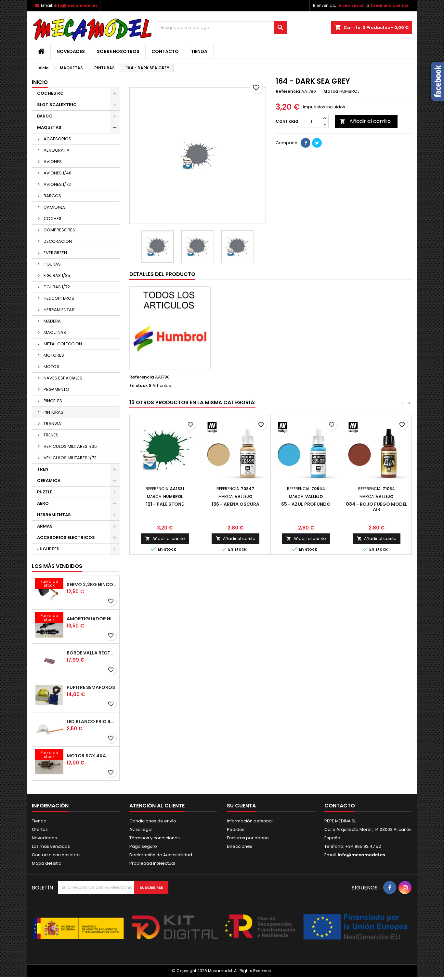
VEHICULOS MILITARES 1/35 (70, 446)
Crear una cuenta (389, 5)
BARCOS (52, 196)
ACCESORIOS (57, 139)
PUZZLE (44, 492)
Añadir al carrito (365, 121)
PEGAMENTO (56, 389)
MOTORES (54, 355)
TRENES (51, 435)
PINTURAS (53, 412)
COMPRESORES (59, 230)
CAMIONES (55, 207)
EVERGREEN (55, 253)
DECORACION (58, 241)
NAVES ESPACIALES (63, 378)
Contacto (165, 51)
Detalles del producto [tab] (162, 274)
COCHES (52, 218)
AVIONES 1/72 (57, 184)
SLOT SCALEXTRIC (57, 105)
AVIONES (53, 161)
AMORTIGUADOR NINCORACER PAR (92, 618)
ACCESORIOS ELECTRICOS (66, 537)
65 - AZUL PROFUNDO (306, 504)
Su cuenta (241, 805)
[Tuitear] (317, 143)
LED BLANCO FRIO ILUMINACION (92, 721)
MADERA (52, 321)
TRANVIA (52, 423)
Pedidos (235, 829)
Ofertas (40, 829)
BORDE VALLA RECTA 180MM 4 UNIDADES (92, 652)
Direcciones (239, 846)
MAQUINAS (55, 332)
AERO (43, 503)
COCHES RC (50, 93)
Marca (330, 91)
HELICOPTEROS (59, 298)
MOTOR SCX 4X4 (86, 755)
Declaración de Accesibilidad (160, 855)
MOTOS (51, 367)
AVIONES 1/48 (58, 173)
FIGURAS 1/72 (57, 287)
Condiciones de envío (152, 821)
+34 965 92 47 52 (362, 846)
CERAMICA (48, 480)
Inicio (40, 82)
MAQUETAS (49, 127)
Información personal (250, 821)
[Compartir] (305, 143)
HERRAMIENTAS (59, 310)
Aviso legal (140, 829)
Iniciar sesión (351, 5)
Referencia (288, 91)
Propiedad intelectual (152, 863)
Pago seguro (143, 846)
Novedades (71, 51)
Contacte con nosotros (56, 855)
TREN (42, 469)
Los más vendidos (57, 566)
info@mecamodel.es (76, 5)
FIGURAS (52, 264)
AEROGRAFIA (57, 150)
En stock (138, 386)
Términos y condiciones (154, 838)
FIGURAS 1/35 (57, 275)
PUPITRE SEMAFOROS (91, 687)
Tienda (199, 51)
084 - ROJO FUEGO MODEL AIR (376, 507)
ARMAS (45, 526)
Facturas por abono (248, 838)
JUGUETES (48, 549)
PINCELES (53, 401)
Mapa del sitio (46, 863)
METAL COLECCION (63, 344)
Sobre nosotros (118, 51)
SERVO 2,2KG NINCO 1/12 (92, 584)
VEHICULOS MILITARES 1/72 (70, 458)
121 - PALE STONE (165, 504)
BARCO (45, 116)
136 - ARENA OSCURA (235, 504)
